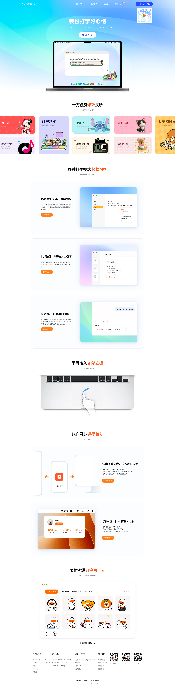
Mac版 (35, 663)
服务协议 (78, 680)
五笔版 (35, 672)
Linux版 (35, 669)
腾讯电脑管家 (102, 663)
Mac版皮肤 (46, 663)
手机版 (35, 666)
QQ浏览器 (101, 660)
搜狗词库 (78, 669)
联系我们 (78, 663)
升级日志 (46, 660)
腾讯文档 (101, 666)
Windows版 (36, 660)
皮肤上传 (78, 666)
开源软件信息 (95, 680)
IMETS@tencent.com (66, 666)
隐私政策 (86, 680)
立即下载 (88, 35)
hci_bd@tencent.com (89, 660)
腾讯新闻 (101, 669)
